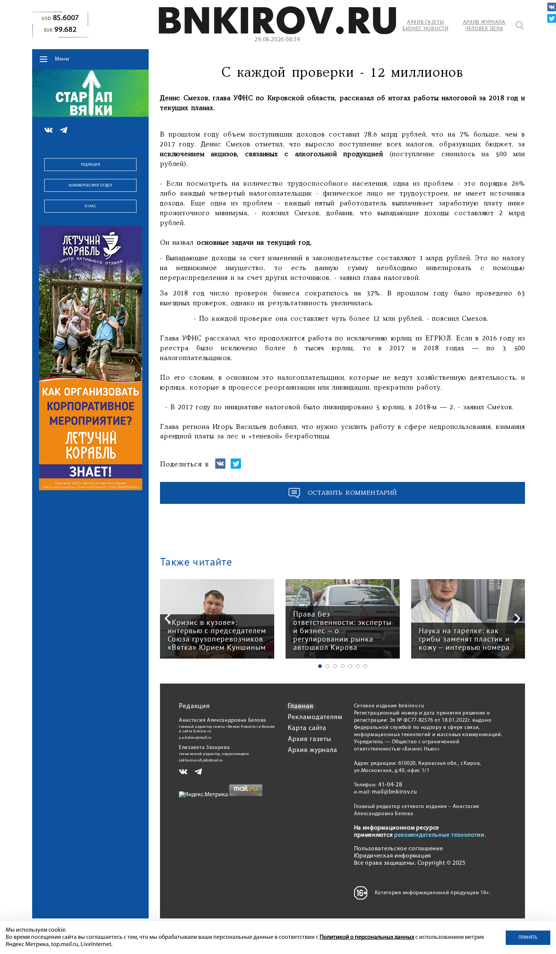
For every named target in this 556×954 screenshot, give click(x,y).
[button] (320, 666)
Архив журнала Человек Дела (484, 26)
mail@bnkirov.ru (394, 792)
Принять (528, 937)
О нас (90, 206)
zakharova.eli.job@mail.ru (201, 760)
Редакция (90, 165)
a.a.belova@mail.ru (195, 738)
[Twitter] (551, 18)
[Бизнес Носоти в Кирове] (277, 33)
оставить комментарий (352, 493)
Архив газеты (309, 739)
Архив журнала (312, 750)
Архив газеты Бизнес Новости (425, 26)
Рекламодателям (315, 717)
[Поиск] (520, 25)
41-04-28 (390, 785)
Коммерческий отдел (90, 185)
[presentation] (167, 618)
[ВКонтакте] (551, 7)
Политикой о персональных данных (367, 937)
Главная (300, 706)
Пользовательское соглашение (398, 849)
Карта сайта (307, 728)
